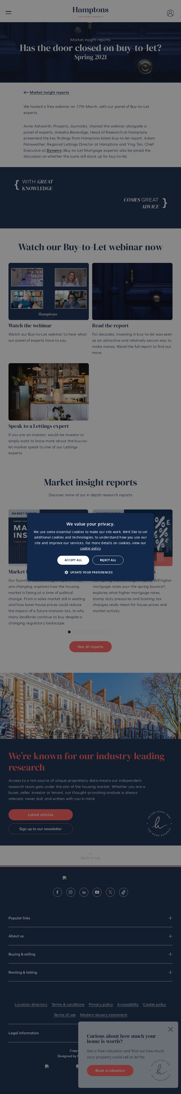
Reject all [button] (108, 560)
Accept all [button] (73, 560)
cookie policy (90, 548)
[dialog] (90, 547)
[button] (90, 572)
